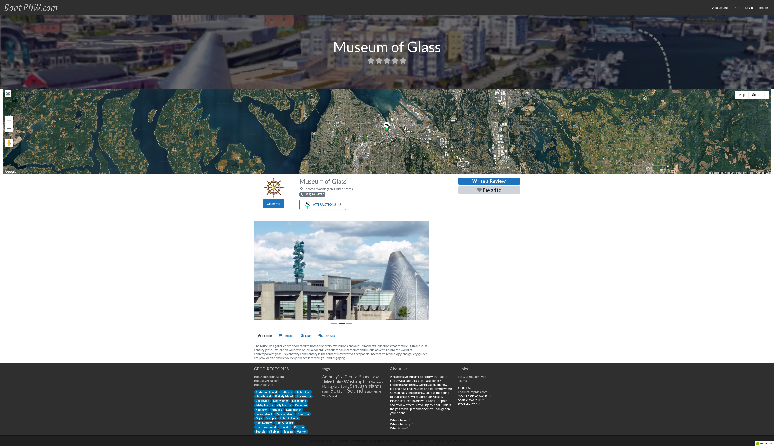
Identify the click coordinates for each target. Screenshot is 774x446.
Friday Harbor (264, 405)
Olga (259, 418)
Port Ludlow (264, 422)
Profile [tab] (267, 335)
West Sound (329, 396)
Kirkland (276, 409)
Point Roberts (289, 418)
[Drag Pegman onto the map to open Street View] (9, 143)
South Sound (346, 390)
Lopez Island (264, 414)
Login (749, 7)
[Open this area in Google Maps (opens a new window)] (10, 171)
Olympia (270, 418)
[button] (387, 126)
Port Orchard (284, 422)
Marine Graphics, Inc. (353, 441)
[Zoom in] (9, 120)
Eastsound (299, 400)
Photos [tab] (288, 335)
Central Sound (358, 376)
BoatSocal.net (263, 384)
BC (342, 377)
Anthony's (331, 376)
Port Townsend (266, 427)
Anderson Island (266, 392)
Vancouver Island (372, 391)
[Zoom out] (9, 128)
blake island (263, 396)
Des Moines (280, 400)
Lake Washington (351, 381)
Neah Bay (303, 414)
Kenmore (301, 405)
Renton (299, 427)
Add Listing (720, 7)
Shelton (274, 431)
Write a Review (489, 181)
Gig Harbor (284, 405)
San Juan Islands (365, 386)
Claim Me (273, 203)
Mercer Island (285, 414)
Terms (767, 173)
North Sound (340, 386)
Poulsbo (285, 427)
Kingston (261, 409)
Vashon (301, 431)
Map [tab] (308, 335)
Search (763, 7)
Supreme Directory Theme (412, 441)
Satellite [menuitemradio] (759, 95)
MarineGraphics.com (472, 392)
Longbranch (293, 409)
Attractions (324, 204)
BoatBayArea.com (266, 380)
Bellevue (286, 392)
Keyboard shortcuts (719, 173)
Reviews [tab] (329, 335)
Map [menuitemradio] (741, 95)
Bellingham (303, 392)
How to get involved (472, 376)
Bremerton (304, 396)
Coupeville (262, 400)
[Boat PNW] (33, 7)
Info (736, 7)
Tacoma (288, 431)
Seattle (260, 431)
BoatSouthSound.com (269, 376)
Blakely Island (284, 396)
